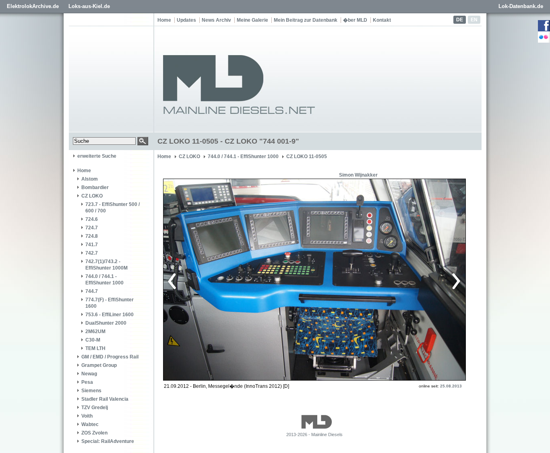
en (474, 20)
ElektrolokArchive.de (33, 6)
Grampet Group (99, 365)
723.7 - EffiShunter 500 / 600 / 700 (112, 208)
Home (164, 20)
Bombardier (95, 187)
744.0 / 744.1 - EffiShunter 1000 (104, 280)
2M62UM (95, 331)
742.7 (91, 253)
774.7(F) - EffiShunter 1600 (109, 303)
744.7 (91, 291)
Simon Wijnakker (358, 175)
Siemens (91, 390)
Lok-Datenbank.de (520, 6)
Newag (89, 374)
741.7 (91, 244)
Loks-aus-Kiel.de (89, 6)
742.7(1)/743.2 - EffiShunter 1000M (106, 265)
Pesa (87, 382)
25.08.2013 (451, 386)
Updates (186, 20)
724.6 (91, 219)
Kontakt (382, 20)
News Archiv (216, 20)
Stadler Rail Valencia (104, 399)
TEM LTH (95, 348)
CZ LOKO (92, 196)
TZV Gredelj (94, 407)
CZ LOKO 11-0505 (306, 156)
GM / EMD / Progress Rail (110, 357)
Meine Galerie (252, 20)
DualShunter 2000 (105, 323)
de (459, 20)
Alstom (89, 179)
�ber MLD (355, 20)
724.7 (91, 228)
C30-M (92, 340)
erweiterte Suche (96, 156)
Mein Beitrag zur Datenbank (305, 20)
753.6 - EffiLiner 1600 (109, 314)
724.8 (91, 236)
